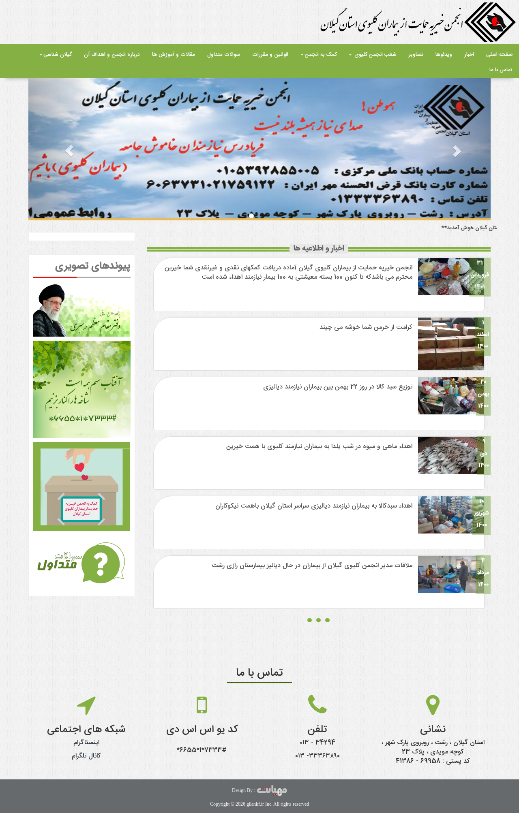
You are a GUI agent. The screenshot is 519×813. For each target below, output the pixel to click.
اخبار (469, 54)
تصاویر (416, 54)
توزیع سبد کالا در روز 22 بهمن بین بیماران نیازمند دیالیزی (337, 387)
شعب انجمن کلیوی (375, 54)
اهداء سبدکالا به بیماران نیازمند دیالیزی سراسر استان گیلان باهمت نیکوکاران (313, 506)
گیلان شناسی (57, 54)
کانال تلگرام (86, 756)
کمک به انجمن (321, 54)
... (318, 614)
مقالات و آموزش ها (173, 54)
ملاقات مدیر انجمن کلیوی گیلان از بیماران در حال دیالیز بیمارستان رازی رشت (312, 565)
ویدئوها (443, 54)
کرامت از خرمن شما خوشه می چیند (366, 327)
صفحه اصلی (499, 54)
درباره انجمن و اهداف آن (112, 54)
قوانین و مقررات (270, 54)
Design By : (244, 790)
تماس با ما (501, 70)
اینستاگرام (86, 742)
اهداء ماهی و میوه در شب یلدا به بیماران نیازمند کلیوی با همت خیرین (319, 446)
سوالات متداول (223, 54)
